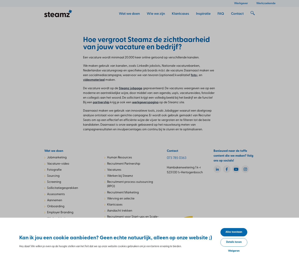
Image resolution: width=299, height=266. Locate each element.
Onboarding (55, 206)
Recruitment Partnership (123, 163)
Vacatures (114, 170)
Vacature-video (58, 163)
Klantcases (115, 204)
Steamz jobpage (130, 88)
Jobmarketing (57, 157)
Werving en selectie (120, 198)
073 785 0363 (176, 158)
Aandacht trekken (119, 210)
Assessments (56, 194)
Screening (54, 182)
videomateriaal (94, 80)
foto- (194, 75)
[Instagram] (245, 169)
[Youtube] (236, 169)
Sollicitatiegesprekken (62, 188)
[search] (253, 13)
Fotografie (54, 170)
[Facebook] (226, 169)
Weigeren (234, 251)
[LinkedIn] (217, 169)
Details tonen (234, 242)
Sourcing (53, 176)
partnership (101, 102)
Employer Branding (60, 212)
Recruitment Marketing (123, 192)
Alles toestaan (233, 232)
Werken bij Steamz (120, 176)
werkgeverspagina (145, 102)
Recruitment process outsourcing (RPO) (130, 184)
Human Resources (119, 157)
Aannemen (54, 200)
